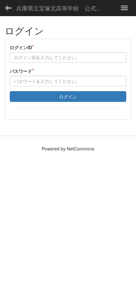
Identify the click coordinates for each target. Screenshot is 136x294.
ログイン (68, 96)
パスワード (22, 71)
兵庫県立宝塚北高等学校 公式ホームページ (61, 8)
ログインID (22, 47)
